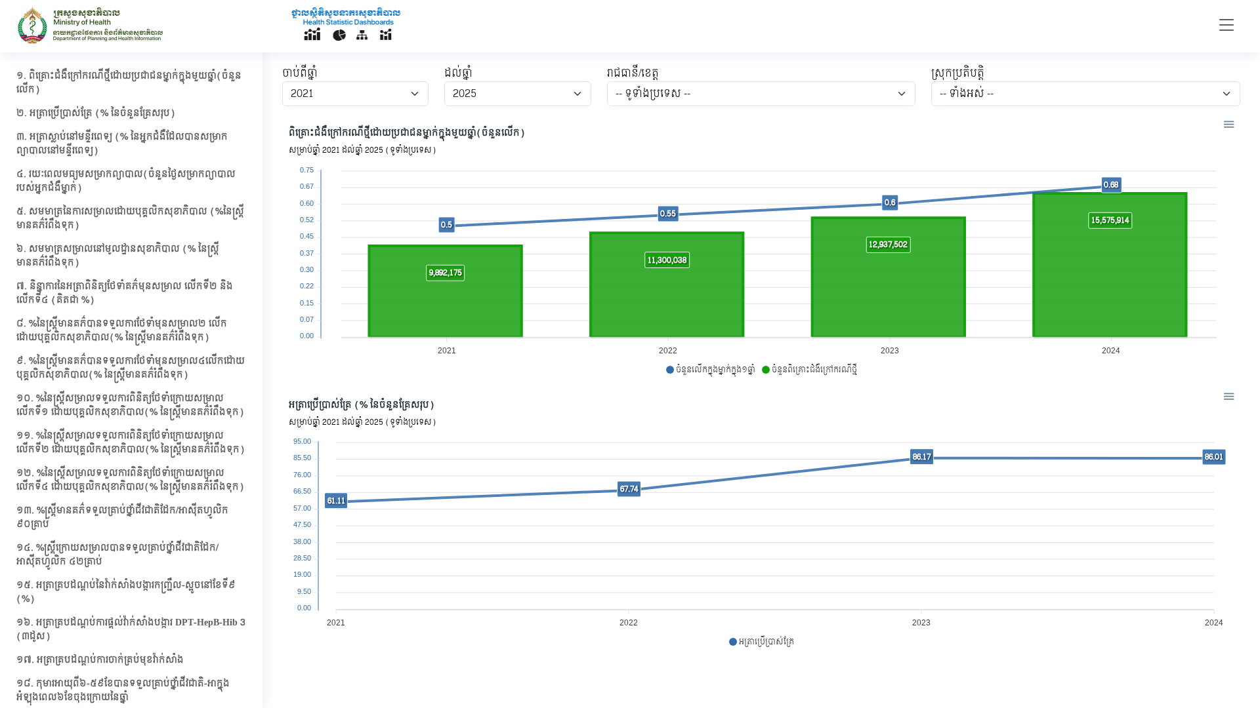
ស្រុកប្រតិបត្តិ (957, 73)
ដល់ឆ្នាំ (458, 73)
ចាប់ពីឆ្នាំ (300, 73)
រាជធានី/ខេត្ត (633, 73)
